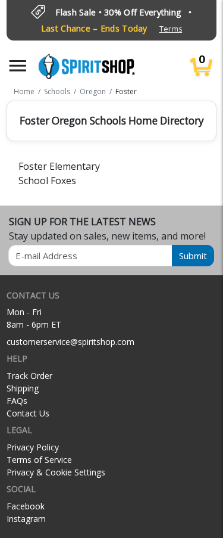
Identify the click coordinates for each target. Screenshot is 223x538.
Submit (193, 256)
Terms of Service (39, 459)
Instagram (26, 518)
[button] (18, 66)
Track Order (29, 375)
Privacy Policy (33, 447)
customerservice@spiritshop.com (70, 341)
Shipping (23, 388)
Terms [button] (170, 29)
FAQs (17, 400)
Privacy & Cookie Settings (56, 472)
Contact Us (28, 413)
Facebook (26, 506)
